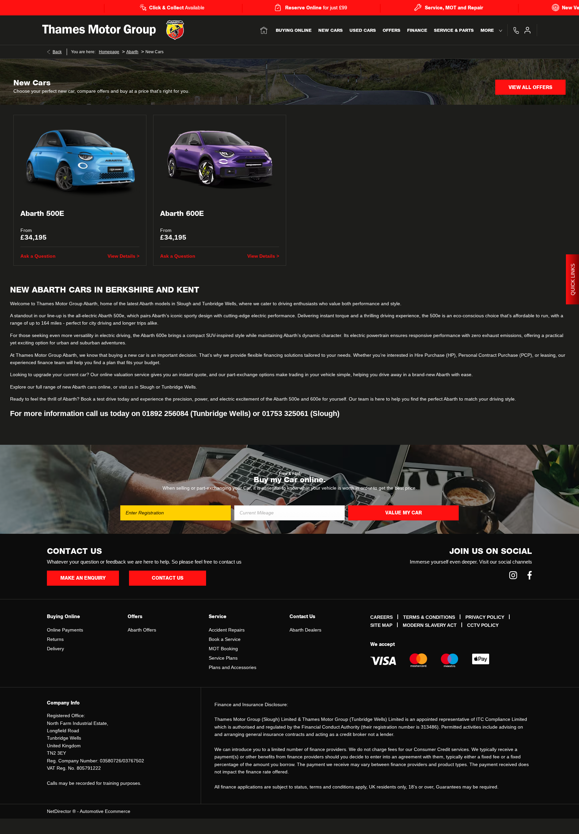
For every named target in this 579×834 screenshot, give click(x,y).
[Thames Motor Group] (99, 30)
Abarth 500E (42, 214)
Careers (381, 617)
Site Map (381, 625)
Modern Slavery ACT (430, 625)
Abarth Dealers (305, 630)
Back (57, 52)
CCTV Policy (483, 625)
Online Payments (65, 630)
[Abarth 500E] (80, 159)
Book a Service (225, 639)
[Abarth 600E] (219, 159)
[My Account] (527, 30)
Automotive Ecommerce (105, 811)
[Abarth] (175, 30)
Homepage (109, 52)
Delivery (55, 648)
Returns (55, 639)
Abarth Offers (142, 630)
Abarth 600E (182, 214)
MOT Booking (223, 648)
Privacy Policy (484, 617)
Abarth (132, 52)
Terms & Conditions (429, 617)
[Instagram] (513, 575)
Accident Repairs (227, 630)
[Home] (264, 30)
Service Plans (223, 658)
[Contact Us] (516, 30)
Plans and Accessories (232, 667)
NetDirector (59, 811)
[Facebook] (529, 575)
